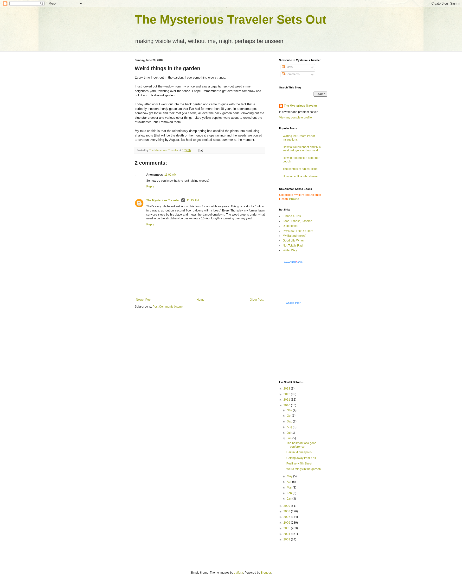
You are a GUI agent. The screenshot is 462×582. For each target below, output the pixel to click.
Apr (289, 481)
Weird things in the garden (303, 469)
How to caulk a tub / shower (301, 176)
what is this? (293, 302)
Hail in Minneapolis (299, 452)
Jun (289, 438)
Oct (289, 415)
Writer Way (290, 250)
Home (201, 299)
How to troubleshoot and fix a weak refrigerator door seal (302, 148)
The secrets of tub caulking (300, 169)
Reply (150, 186)
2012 (287, 394)
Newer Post (143, 299)
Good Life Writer (293, 240)
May (290, 476)
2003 (287, 539)
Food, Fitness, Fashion (297, 221)
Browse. (294, 199)
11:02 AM (170, 174)
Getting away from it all (301, 458)
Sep (290, 421)
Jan (289, 498)
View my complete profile (295, 117)
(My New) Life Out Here (298, 231)
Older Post (256, 299)
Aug (290, 427)
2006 (287, 522)
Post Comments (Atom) (168, 306)
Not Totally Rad (293, 245)
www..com (293, 261)
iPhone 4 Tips (292, 216)
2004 (287, 534)
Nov (290, 410)
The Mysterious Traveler (163, 200)
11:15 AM (193, 200)
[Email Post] (200, 150)
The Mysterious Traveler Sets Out (231, 19)
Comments (292, 74)
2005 (287, 528)
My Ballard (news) (294, 235)
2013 (287, 388)
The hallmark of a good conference (301, 444)
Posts (289, 67)
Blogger (266, 572)
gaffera (238, 572)
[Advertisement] (309, 342)
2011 (287, 399)
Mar (290, 487)
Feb (290, 493)
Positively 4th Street (299, 463)
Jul (289, 432)
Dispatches (290, 226)
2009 (287, 506)
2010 (287, 405)
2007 (287, 517)
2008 (287, 511)
